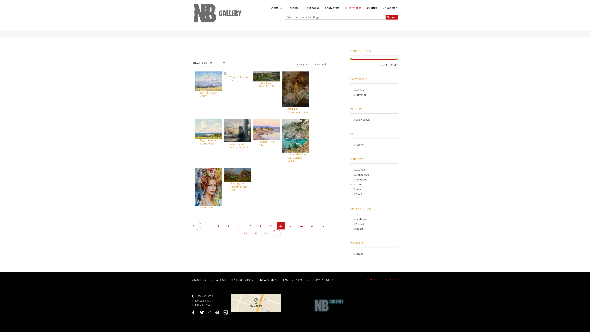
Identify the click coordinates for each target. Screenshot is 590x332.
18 (260, 225)
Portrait (359, 223)
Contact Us (332, 8)
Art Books (313, 8)
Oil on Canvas (363, 119)
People (359, 194)
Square (359, 228)
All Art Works (353, 8)
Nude (358, 189)
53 (256, 233)
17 (249, 225)
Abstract (360, 169)
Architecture (362, 174)
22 (301, 225)
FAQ (285, 280)
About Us (276, 8)
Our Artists (218, 280)
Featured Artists (243, 280)
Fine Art (359, 144)
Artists (294, 8)
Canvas (359, 253)
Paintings (360, 94)
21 (291, 225)
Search (392, 17)
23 (312, 225)
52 (245, 233)
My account (390, 8)
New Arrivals (269, 280)
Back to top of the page (383, 279)
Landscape (361, 179)
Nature (359, 184)
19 (270, 225)
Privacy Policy (323, 280)
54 (266, 233)
